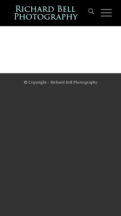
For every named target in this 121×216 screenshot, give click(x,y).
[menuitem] (88, 13)
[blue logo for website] (50, 13)
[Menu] (103, 13)
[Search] (88, 13)
